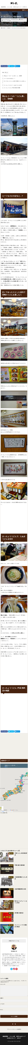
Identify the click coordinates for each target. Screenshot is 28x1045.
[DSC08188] (14, 407)
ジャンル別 (9, 6)
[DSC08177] (14, 216)
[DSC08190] (14, 451)
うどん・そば (6, 20)
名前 (1, 998)
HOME (3, 28)
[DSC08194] (14, 154)
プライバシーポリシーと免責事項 (14, 1029)
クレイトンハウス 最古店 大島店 (21, 925)
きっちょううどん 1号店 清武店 (18, 28)
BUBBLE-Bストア (11, 1038)
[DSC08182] (14, 582)
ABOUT (19, 1038)
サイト (1, 1009)
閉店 (10, 20)
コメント (2, 984)
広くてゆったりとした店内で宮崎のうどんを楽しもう (14, 82)
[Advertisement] (14, 48)
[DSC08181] (14, 560)
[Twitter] (11, 66)
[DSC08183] (14, 611)
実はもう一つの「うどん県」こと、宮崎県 (12, 75)
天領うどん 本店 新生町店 (21, 854)
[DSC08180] (14, 498)
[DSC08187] (14, 382)
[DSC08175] (14, 135)
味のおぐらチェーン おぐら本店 (21, 901)
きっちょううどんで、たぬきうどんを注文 (12, 85)
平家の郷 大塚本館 (20, 865)
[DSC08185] (14, 334)
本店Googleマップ (17, 6)
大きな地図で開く (4, 812)
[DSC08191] (14, 476)
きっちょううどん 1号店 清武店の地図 (11, 87)
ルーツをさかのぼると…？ (9, 78)
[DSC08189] (14, 426)
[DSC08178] (14, 315)
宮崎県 (21, 19)
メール (2, 1003)
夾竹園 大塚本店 (19, 913)
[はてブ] (17, 66)
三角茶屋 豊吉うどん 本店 (21, 878)
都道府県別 (3, 6)
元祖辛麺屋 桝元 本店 (20, 889)
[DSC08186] (14, 359)
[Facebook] (4, 66)
